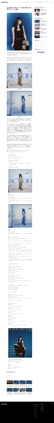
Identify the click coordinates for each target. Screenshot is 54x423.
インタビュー (26, 2)
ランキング (22, 2)
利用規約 (42, 409)
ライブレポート (31, 2)
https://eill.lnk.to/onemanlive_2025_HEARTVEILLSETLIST (17, 151)
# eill (8, 374)
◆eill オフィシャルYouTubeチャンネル (14, 367)
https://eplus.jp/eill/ (18, 300)
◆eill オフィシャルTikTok (12, 368)
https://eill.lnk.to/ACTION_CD (18, 157)
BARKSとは (42, 406)
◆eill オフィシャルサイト (12, 365)
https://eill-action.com (17, 158)
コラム (36, 2)
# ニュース (8, 376)
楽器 (38, 2)
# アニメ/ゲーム (9, 375)
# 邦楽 (8, 378)
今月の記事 (35, 406)
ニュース (18, 2)
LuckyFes (41, 2)
